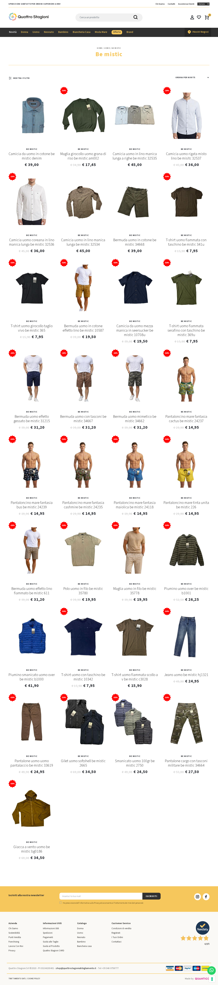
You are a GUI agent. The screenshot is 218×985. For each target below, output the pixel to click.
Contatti (171, 4)
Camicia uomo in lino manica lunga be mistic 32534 (83, 242)
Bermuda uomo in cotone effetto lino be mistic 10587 (83, 328)
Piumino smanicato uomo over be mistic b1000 (32, 677)
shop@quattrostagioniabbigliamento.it (76, 968)
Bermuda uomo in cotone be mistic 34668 (134, 242)
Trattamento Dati (17, 978)
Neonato (81, 937)
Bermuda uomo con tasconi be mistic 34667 (83, 419)
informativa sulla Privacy (90, 903)
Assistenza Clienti (186, 4)
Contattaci (116, 941)
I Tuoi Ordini (117, 937)
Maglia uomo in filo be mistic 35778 (134, 591)
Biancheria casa (84, 946)
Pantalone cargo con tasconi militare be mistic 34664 (186, 763)
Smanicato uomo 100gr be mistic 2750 (135, 763)
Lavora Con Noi (16, 946)
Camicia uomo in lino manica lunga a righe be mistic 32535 (135, 156)
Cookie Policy (33, 978)
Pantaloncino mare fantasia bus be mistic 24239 (32, 505)
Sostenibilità (14, 932)
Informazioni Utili (51, 928)
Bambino (81, 941)
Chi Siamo (160, 4)
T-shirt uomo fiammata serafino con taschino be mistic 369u (186, 330)
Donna (80, 928)
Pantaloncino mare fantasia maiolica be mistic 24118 (135, 505)
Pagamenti (48, 937)
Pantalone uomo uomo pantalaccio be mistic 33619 (31, 763)
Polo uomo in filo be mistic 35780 (83, 591)
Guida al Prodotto (51, 946)
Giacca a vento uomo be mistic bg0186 (31, 849)
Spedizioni (47, 932)
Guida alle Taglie (50, 941)
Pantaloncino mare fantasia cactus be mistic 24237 (186, 419)
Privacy (12, 950)
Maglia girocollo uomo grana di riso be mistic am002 (83, 156)
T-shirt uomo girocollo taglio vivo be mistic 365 (32, 328)
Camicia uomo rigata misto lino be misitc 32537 (186, 156)
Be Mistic (31, 149)
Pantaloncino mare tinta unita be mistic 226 (186, 505)
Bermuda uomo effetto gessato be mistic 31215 (32, 419)
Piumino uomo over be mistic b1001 (186, 591)
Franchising (14, 941)
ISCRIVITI (151, 896)
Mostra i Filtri (21, 78)
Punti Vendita (15, 937)
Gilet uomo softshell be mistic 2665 (83, 763)
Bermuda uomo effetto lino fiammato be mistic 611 (31, 591)
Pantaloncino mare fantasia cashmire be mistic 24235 (83, 505)
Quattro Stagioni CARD (53, 950)
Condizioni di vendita (121, 928)
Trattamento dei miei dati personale (128, 903)
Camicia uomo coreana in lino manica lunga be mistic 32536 (31, 242)
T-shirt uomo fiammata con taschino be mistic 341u (186, 242)
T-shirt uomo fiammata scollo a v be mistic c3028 (135, 677)
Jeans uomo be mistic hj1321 (186, 675)
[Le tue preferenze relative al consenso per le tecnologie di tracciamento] (212, 979)
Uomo (80, 932)
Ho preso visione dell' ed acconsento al (103, 903)
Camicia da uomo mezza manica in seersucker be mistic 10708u (134, 330)
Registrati (116, 932)
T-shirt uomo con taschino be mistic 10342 (83, 677)
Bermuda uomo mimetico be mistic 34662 (134, 419)
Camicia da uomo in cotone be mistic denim (32, 156)
